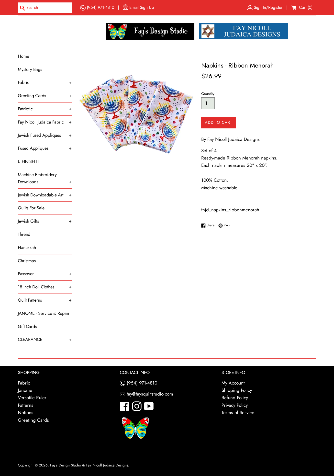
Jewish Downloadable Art (45, 195)
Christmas (27, 261)
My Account (233, 383)
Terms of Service (238, 412)
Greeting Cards (45, 95)
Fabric (45, 82)
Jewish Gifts (45, 221)
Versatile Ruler (32, 397)
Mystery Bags (30, 69)
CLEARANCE (45, 339)
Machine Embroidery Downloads (45, 178)
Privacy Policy (235, 405)
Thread (24, 234)
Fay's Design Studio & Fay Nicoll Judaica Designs (89, 465)
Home (23, 56)
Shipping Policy (237, 390)
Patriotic (45, 109)
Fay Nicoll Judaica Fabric (45, 122)
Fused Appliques (45, 148)
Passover (45, 274)
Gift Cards (27, 326)
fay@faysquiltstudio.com (149, 394)
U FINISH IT (28, 161)
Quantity (207, 93)
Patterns (25, 405)
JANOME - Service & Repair (43, 313)
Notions (25, 412)
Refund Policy (235, 397)
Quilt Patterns (45, 300)
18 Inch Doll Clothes (45, 287)
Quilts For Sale (31, 208)
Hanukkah (27, 247)
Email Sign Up (141, 7)
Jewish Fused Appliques (45, 135)
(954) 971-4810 (100, 7)
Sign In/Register (268, 7)
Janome (25, 390)
